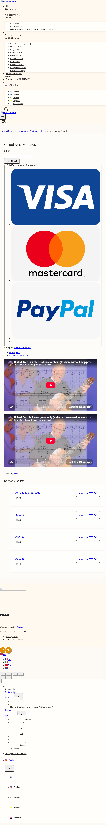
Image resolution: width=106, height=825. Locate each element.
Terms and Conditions (15, 640)
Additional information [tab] (19, 355)
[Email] (7, 615)
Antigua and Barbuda (27, 492)
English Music (16, 50)
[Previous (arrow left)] (2, 677)
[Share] (14, 673)
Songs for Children (18, 68)
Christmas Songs (17, 71)
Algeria (19, 536)
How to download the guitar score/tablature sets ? (31, 29)
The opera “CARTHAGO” (18, 79)
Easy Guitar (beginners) (20, 44)
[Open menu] (3, 117)
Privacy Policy (12, 637)
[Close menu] (0, 681)
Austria (19, 558)
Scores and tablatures (11, 712)
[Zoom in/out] (2, 673)
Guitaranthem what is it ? (11, 694)
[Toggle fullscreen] (8, 673)
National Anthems (17, 47)
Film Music (15, 62)
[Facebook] (1, 615)
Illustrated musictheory (13, 74)
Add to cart (12, 161)
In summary (15, 23)
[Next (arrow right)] (8, 677)
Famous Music (16, 59)
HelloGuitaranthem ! (12, 7)
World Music (15, 56)
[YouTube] (4, 615)
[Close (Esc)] (20, 673)
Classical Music (17, 65)
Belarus (19, 514)
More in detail (16, 26)
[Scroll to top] (3, 650)
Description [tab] (14, 352)
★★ (16, 473)
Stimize (20, 627)
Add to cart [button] (84, 493)
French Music (16, 53)
